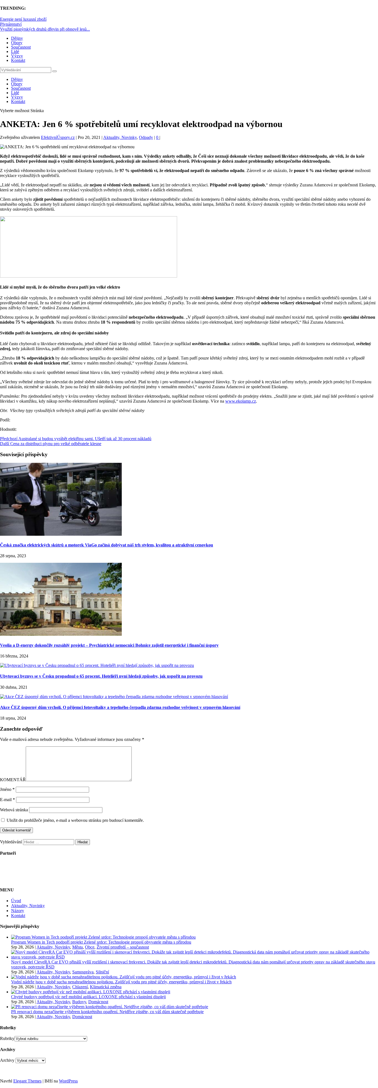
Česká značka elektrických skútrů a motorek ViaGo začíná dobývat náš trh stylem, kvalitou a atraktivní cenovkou (106, 545)
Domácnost (98, 1001)
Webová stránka (14, 809)
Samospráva (83, 972)
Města (77, 947)
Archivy (7, 1060)
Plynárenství (11, 24)
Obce (89, 947)
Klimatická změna (105, 986)
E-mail (7, 799)
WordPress (68, 1081)
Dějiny (17, 38)
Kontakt (18, 60)
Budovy (79, 1001)
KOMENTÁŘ (13, 779)
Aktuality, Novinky (120, 137)
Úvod (16, 900)
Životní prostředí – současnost (123, 947)
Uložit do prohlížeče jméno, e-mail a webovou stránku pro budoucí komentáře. (75, 820)
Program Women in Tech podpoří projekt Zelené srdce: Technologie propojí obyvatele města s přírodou (101, 942)
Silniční (102, 972)
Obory (16, 42)
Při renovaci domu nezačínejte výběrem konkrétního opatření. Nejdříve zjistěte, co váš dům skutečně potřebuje (107, 1011)
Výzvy (17, 56)
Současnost (21, 47)
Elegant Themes (27, 1081)
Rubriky (7, 1038)
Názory (17, 910)
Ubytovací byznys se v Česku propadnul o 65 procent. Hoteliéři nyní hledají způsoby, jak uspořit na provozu (101, 676)
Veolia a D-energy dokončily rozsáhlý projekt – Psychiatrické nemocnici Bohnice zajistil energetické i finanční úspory (109, 645)
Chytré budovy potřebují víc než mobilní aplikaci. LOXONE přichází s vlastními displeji (88, 996)
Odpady (146, 137)
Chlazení (80, 986)
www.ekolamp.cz (240, 401)
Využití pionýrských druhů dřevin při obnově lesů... (45, 29)
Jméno (7, 789)
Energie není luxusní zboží (23, 19)
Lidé (15, 51)
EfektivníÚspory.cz (58, 137)
